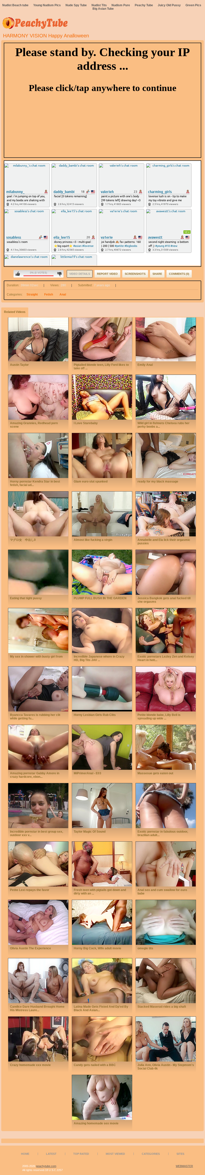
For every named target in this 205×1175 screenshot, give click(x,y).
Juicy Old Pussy (169, 5)
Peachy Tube (144, 5)
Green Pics (193, 5)
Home (25, 1153)
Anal (63, 294)
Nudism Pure (121, 5)
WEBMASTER (184, 1166)
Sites (180, 1153)
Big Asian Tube (103, 8)
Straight (32, 294)
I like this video (18, 274)
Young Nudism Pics (47, 5)
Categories (151, 1153)
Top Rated (81, 1153)
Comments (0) (179, 273)
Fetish (48, 294)
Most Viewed (115, 1153)
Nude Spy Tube (76, 5)
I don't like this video (59, 274)
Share (157, 273)
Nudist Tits (99, 5)
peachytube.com (46, 1166)
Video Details (79, 273)
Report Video (107, 273)
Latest (51, 1153)
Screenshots (135, 273)
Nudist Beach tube (15, 5)
